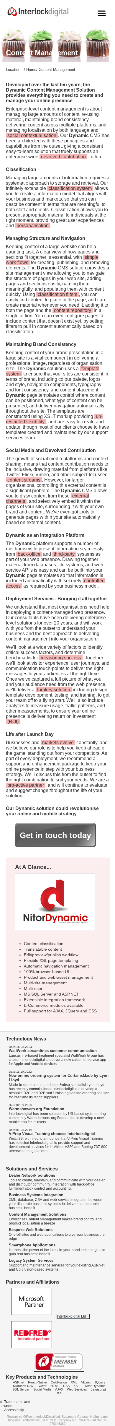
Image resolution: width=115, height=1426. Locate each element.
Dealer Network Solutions (32, 1175)
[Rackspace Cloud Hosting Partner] (59, 1370)
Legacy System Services (31, 1260)
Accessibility (14, 1410)
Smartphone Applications (32, 1245)
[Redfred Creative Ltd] (32, 1350)
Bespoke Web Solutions (30, 1229)
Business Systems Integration (36, 1195)
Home (31, 69)
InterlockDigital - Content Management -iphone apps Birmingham (49, 11)
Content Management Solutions (37, 1214)
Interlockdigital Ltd (71, 1316)
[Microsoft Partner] (32, 1316)
